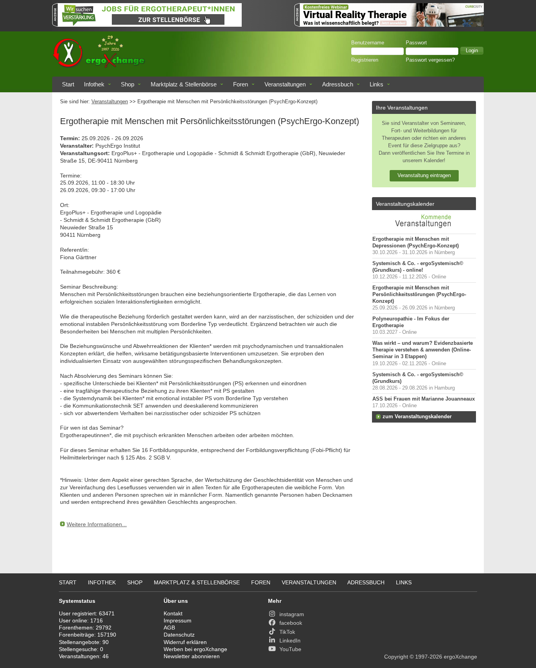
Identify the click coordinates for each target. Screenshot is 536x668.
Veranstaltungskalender (405, 204)
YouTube (290, 649)
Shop (127, 84)
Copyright (396, 656)
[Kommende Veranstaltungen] (424, 230)
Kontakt (173, 613)
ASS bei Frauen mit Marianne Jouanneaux (423, 399)
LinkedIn (290, 640)
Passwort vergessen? (430, 60)
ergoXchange (460, 656)
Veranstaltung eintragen (424, 175)
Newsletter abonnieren (192, 656)
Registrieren (364, 60)
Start (68, 84)
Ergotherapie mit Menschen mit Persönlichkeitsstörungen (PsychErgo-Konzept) (419, 294)
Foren (240, 84)
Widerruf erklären (185, 642)
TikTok (287, 632)
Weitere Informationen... (97, 524)
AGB (169, 627)
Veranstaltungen (285, 84)
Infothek (94, 84)
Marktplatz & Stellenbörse (184, 84)
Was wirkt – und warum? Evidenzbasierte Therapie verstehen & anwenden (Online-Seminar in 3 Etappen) (422, 349)
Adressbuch (337, 84)
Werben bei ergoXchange (195, 649)
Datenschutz (179, 634)
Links (376, 84)
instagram (291, 614)
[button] (471, 51)
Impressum (177, 620)
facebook (290, 623)
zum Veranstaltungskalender (417, 416)
